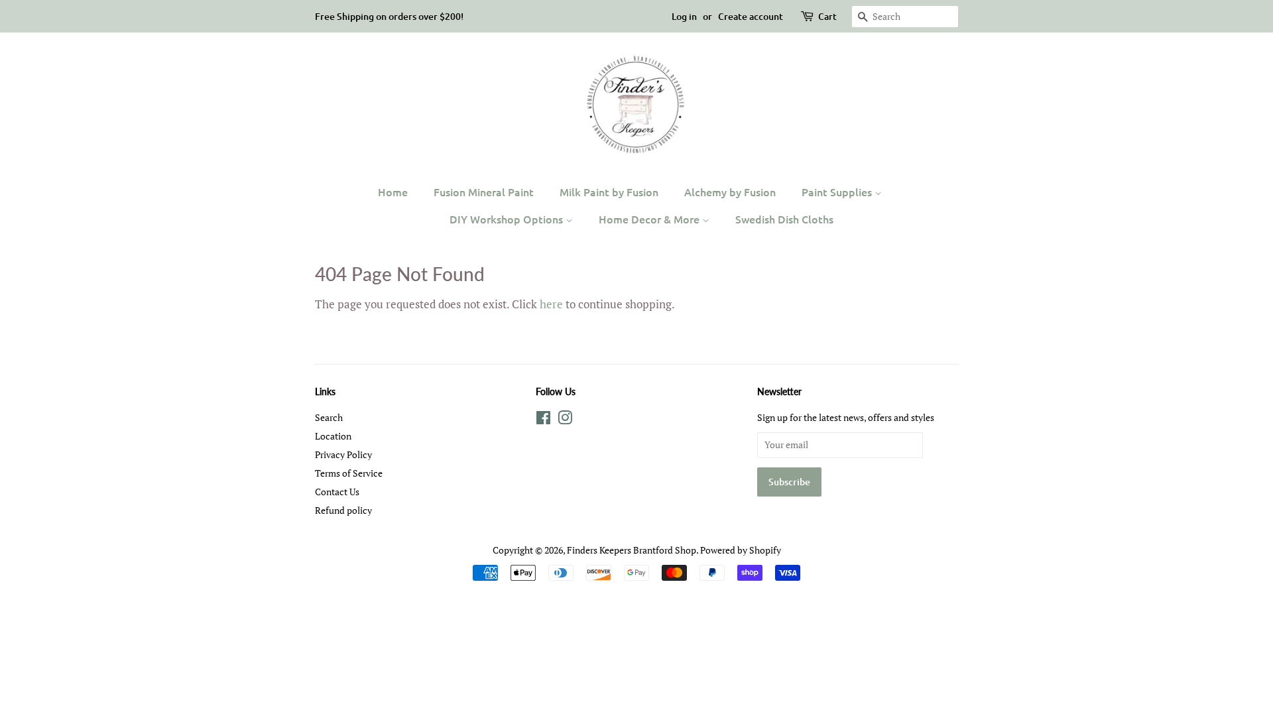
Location (333, 436)
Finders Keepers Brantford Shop (631, 550)
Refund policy (343, 510)
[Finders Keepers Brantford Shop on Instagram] (565, 420)
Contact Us (337, 491)
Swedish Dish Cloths (784, 218)
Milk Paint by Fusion (609, 191)
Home (393, 191)
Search (329, 417)
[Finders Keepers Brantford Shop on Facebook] (543, 420)
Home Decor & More (650, 218)
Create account (750, 16)
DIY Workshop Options (508, 218)
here (551, 304)
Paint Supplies (838, 191)
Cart (827, 16)
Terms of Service (349, 473)
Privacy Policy (343, 454)
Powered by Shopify (740, 550)
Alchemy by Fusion (730, 191)
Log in (684, 16)
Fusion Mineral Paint (484, 191)
